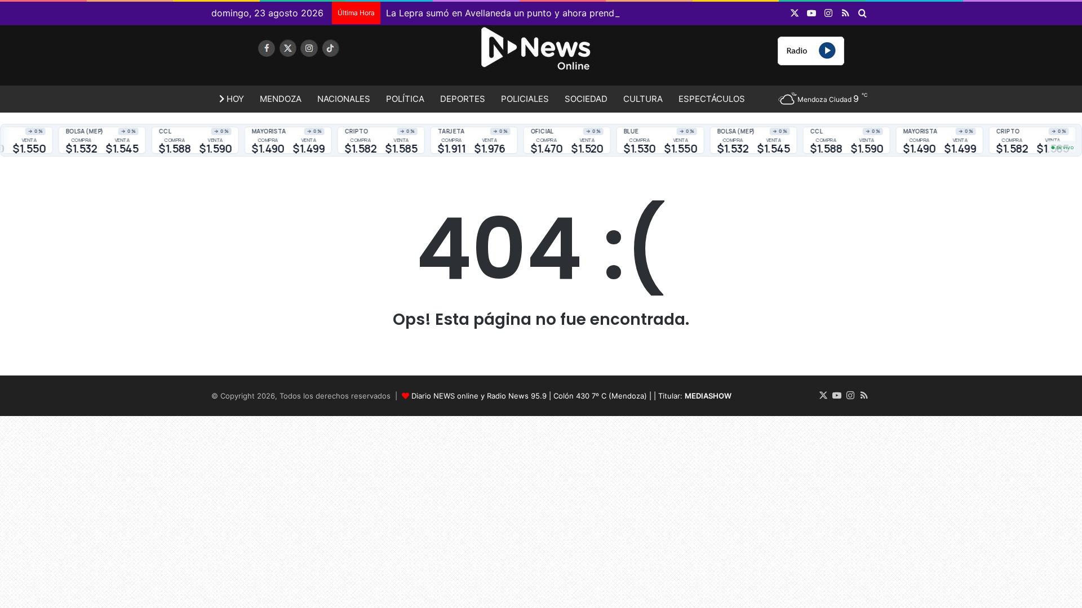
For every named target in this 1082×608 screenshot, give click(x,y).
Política (405, 98)
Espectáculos (712, 98)
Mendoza (280, 98)
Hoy (234, 98)
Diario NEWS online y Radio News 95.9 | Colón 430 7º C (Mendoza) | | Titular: (571, 395)
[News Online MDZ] (315, 59)
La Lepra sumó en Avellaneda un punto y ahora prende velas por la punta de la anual (567, 13)
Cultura (643, 98)
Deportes (462, 98)
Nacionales (343, 98)
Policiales (525, 98)
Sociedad (586, 98)
